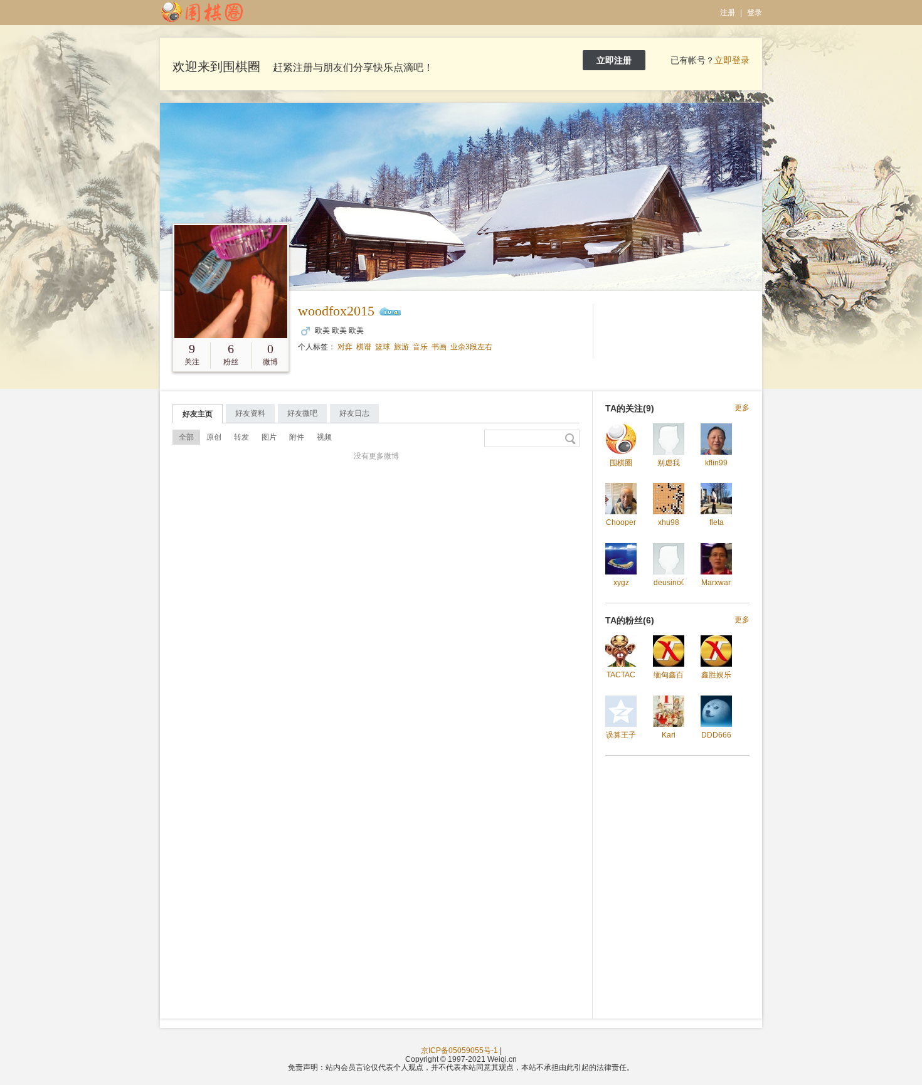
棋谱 (363, 346)
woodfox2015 (336, 311)
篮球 (382, 346)
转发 (241, 437)
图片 (269, 437)
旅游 (401, 346)
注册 (727, 12)
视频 (324, 437)
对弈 (344, 346)
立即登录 (732, 60)
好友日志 (354, 413)
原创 (213, 437)
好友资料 (250, 413)
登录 (754, 12)
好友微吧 (302, 413)
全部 (186, 437)
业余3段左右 (471, 346)
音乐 (420, 346)
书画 (439, 346)
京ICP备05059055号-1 (459, 1050)
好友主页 (198, 414)
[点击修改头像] (230, 281)
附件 (296, 437)
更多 (742, 408)
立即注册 (614, 60)
